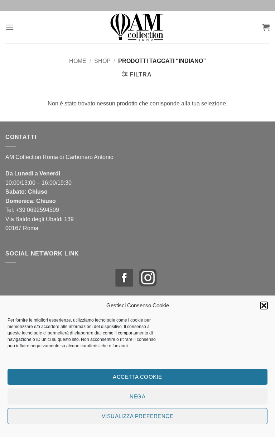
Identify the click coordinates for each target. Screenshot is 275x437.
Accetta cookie (137, 377)
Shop (102, 61)
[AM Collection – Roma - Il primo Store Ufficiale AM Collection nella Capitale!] (137, 27)
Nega (138, 396)
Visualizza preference (137, 416)
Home (77, 61)
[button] (263, 305)
